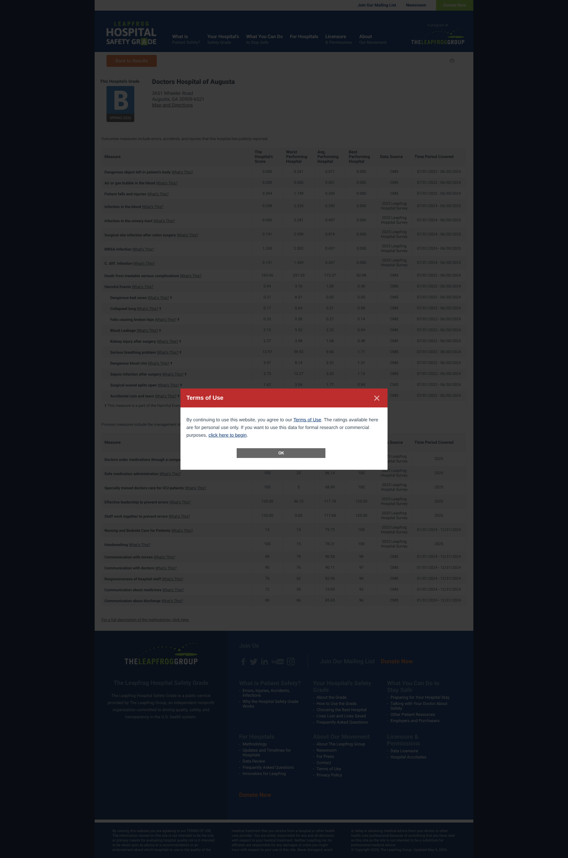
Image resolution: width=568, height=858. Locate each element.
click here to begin (228, 435)
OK (281, 453)
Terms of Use (307, 419)
